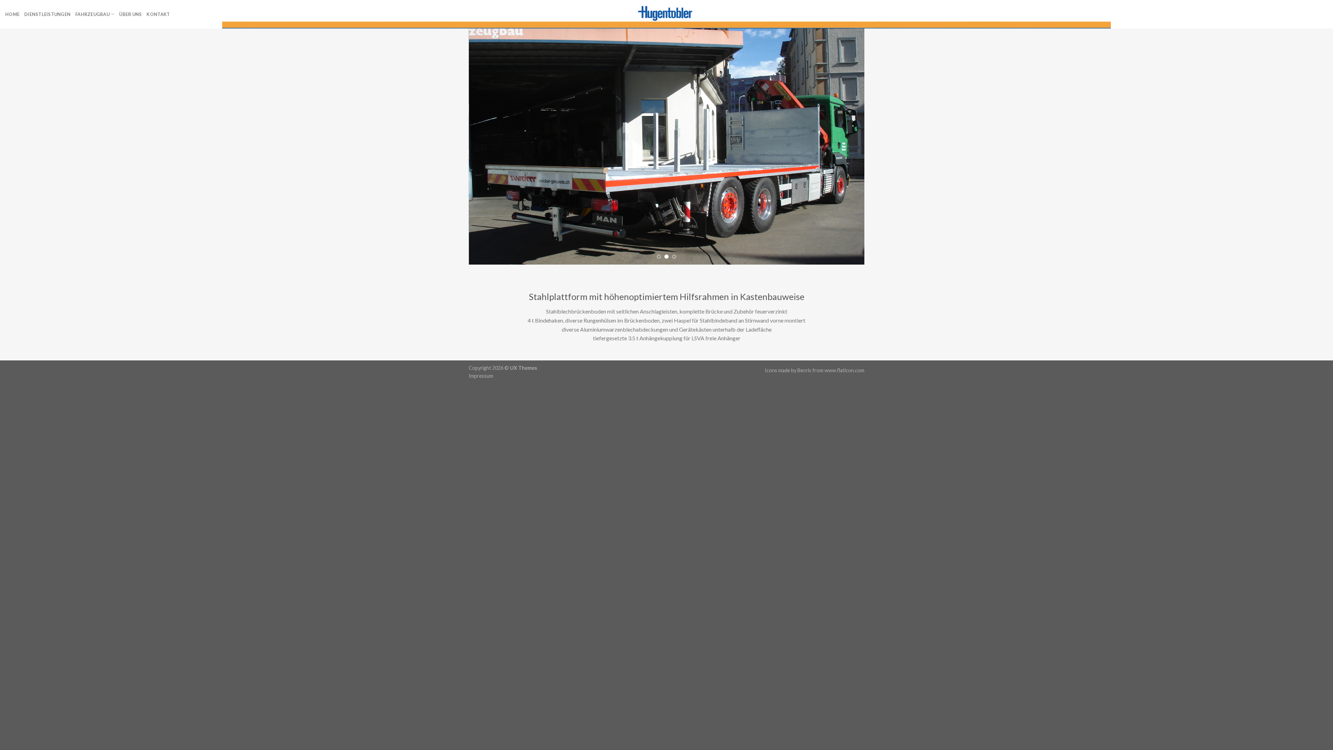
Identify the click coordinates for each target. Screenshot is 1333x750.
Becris (804, 370)
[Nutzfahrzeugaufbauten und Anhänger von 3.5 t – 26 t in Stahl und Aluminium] (666, 14)
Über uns (130, 14)
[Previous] (485, 146)
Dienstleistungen (47, 14)
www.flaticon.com (844, 370)
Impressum (481, 376)
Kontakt (158, 14)
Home (12, 14)
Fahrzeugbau (92, 14)
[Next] (847, 146)
